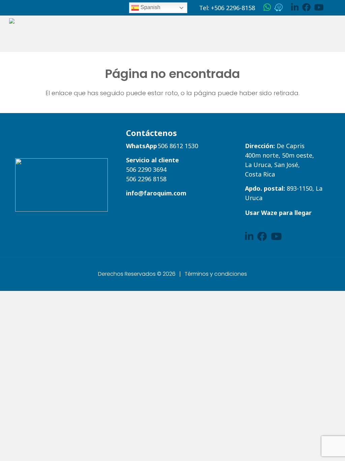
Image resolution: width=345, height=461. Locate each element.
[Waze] (278, 7)
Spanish (149, 7)
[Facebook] (306, 7)
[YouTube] (318, 7)
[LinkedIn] (295, 7)
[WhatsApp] (267, 7)
